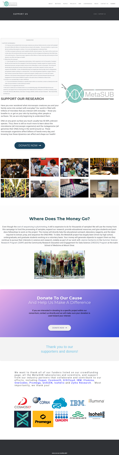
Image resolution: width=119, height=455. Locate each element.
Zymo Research (81, 382)
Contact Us (104, 3)
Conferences (88, 3)
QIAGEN (48, 382)
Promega (35, 382)
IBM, (80, 380)
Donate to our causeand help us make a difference (16, 79)
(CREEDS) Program (99, 243)
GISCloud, (69, 380)
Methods (58, 3)
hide (32, 40)
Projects (73, 3)
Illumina (88, 380)
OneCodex (21, 382)
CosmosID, (55, 380)
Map (80, 3)
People (65, 3)
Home (95, 14)
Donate (113, 3)
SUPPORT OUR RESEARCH (8, 43)
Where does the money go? (10, 59)
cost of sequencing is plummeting (32, 227)
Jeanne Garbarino (89, 240)
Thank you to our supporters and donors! (13, 85)
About (51, 3)
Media (96, 3)
